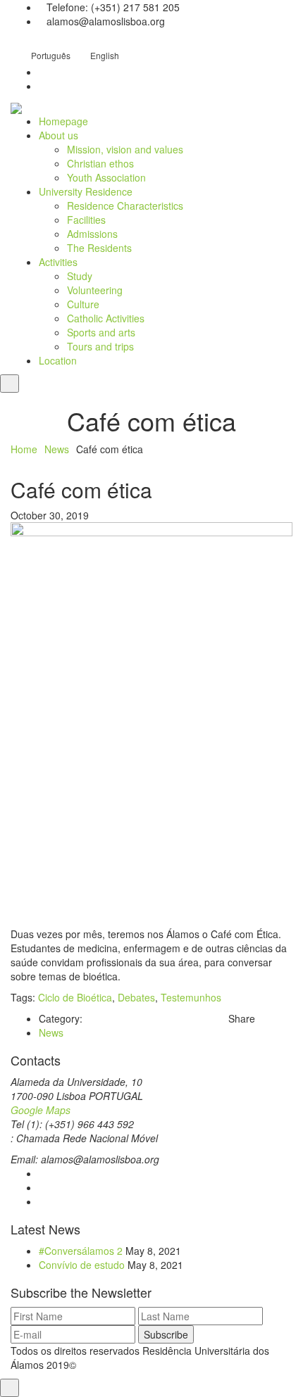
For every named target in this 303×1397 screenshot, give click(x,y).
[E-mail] (43, 1201)
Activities (58, 262)
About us (58, 135)
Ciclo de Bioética (75, 997)
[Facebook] (43, 1173)
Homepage (63, 121)
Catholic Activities (105, 318)
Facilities (86, 220)
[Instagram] (43, 1187)
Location (58, 360)
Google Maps (40, 1110)
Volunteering (95, 290)
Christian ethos (100, 163)
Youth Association (106, 177)
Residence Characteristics (125, 205)
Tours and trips (100, 346)
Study (79, 276)
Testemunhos (191, 997)
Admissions (92, 234)
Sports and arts (101, 332)
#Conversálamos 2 (81, 1251)
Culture (83, 304)
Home (24, 449)
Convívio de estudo (82, 1265)
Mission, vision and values (125, 149)
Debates (136, 997)
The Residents (99, 248)
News (56, 449)
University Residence (85, 191)
